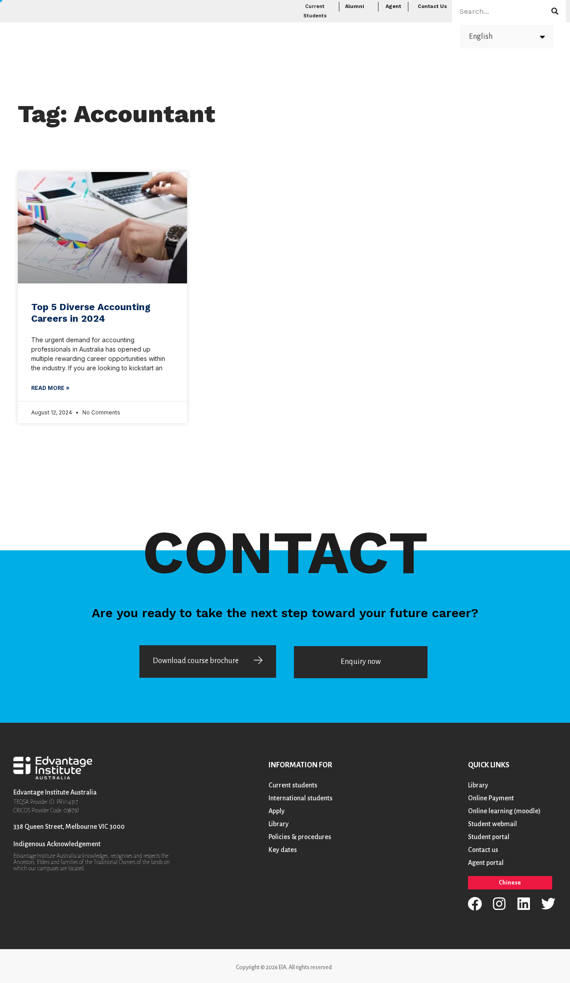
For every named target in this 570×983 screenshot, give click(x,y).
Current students (293, 785)
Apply (354, 36)
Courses (239, 36)
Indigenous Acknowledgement (57, 844)
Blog (391, 36)
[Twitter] (548, 903)
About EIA (428, 36)
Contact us (483, 849)
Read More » (50, 388)
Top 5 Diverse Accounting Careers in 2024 (91, 312)
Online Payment (491, 798)
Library (279, 823)
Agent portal (486, 862)
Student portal (488, 836)
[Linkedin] (523, 903)
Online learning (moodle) (504, 811)
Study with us (299, 36)
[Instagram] (499, 903)
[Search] (555, 11)
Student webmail (492, 823)
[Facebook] (474, 903)
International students (301, 798)
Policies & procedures (300, 836)
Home (204, 36)
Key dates (283, 849)
